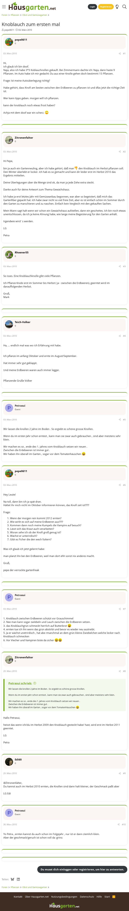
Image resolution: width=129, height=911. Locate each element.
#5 (124, 419)
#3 (124, 266)
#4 (124, 335)
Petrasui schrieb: (20, 683)
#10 (124, 824)
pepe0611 (9, 29)
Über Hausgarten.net (37, 896)
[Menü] (4, 6)
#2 (124, 151)
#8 (124, 671)
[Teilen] (120, 54)
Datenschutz (87, 896)
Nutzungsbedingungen (64, 896)
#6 (124, 485)
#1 (124, 53)
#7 (124, 608)
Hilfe (99, 896)
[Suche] (124, 7)
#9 (124, 773)
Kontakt (18, 896)
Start (107, 896)
